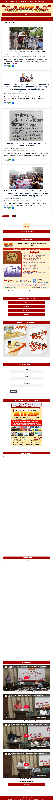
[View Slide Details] (14, 504)
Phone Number (26, 383)
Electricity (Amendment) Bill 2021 (12, 56)
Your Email (26, 369)
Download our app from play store (26, 231)
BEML (26, 302)
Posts (20, 54)
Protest (25, 93)
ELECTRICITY (26, 310)
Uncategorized (25, 148)
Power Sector (36, 56)
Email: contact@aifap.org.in (37, 799)
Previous (4, 215)
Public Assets (42, 56)
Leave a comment (15, 91)
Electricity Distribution (23, 56)
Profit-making (32, 150)
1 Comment (14, 54)
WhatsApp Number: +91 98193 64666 (18, 799)
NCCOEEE (30, 56)
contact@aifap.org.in (40, 1)
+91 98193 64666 (25, 1)
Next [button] (48, 552)
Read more (14, 63)
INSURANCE (26, 314)
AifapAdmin (7, 54)
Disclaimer (29, 797)
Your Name (26, 376)
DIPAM (26, 306)
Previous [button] (5, 552)
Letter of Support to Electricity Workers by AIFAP (26, 52)
